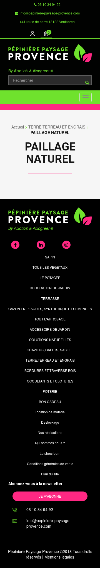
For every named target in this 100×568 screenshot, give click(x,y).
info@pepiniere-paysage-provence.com (50, 13)
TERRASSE (50, 298)
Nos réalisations (50, 432)
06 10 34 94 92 (49, 4)
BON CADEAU (50, 401)
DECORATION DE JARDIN (50, 287)
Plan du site (50, 473)
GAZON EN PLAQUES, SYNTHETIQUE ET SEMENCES (50, 308)
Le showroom (50, 453)
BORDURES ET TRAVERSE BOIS (50, 370)
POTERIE (50, 391)
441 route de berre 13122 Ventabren (47, 21)
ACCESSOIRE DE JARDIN (50, 329)
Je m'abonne (50, 496)
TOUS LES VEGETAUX (50, 267)
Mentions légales (59, 557)
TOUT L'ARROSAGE (50, 319)
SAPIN (50, 257)
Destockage (50, 422)
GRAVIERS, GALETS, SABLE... (50, 349)
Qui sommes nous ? (50, 442)
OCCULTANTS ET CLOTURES (50, 381)
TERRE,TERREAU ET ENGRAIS (56, 127)
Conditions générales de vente (50, 463)
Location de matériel (50, 411)
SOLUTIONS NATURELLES (50, 339)
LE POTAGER (50, 277)
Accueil (17, 127)
